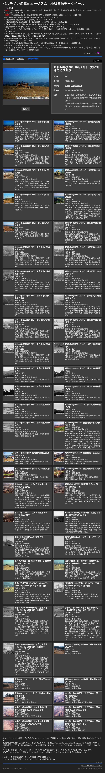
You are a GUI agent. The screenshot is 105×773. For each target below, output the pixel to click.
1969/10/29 (69, 81)
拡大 (27, 109)
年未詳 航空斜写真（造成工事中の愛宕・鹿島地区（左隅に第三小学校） (31, 708)
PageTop (99, 762)
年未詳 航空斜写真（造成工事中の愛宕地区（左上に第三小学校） (82, 708)
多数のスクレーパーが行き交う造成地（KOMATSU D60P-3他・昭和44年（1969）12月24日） (31, 609)
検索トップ (10, 59)
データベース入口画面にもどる (43, 759)
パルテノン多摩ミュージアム (92, 765)
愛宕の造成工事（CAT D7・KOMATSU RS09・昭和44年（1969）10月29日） (82, 562)
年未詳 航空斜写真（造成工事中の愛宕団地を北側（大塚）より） (82, 722)
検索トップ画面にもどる (41, 757)
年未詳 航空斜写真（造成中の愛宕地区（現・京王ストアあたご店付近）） (32, 722)
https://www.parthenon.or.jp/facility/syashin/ (66, 743)
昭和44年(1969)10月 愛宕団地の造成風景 (82, 423)
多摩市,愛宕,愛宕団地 (73, 86)
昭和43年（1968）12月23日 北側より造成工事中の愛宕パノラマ (83, 513)
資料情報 (20, 59)
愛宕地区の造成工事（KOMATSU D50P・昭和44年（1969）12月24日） (83, 584)
